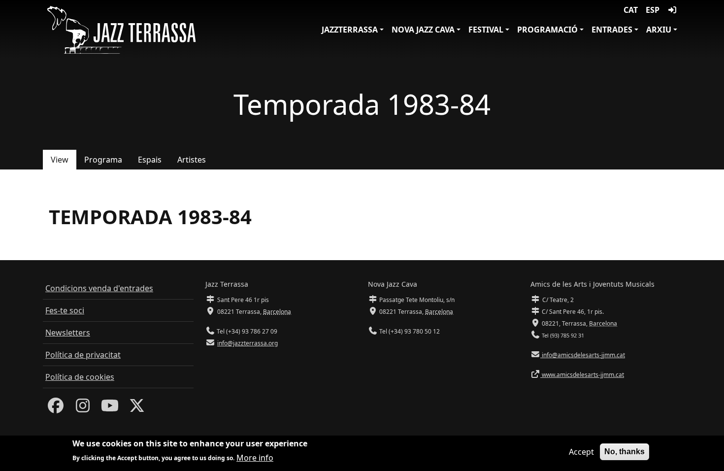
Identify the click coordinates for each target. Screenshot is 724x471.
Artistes (191, 159)
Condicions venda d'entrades (99, 288)
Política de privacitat (83, 354)
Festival (485, 29)
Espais (150, 159)
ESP (652, 9)
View (59, 159)
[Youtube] (110, 408)
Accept (581, 451)
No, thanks (624, 451)
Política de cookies (79, 376)
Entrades (612, 29)
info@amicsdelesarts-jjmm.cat (582, 355)
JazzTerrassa (350, 29)
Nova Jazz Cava (423, 29)
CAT (631, 9)
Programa (103, 159)
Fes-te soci (64, 310)
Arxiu (658, 29)
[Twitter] (137, 408)
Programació (547, 29)
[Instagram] (83, 408)
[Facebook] (56, 408)
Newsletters (67, 332)
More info (254, 457)
